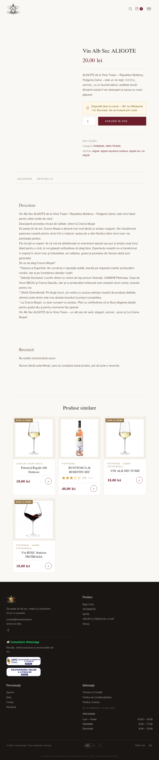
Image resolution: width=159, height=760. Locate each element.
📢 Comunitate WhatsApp (22, 642)
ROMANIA (98, 145)
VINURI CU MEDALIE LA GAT (98, 619)
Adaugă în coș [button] (48, 481)
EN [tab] (93, 745)
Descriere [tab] (24, 178)
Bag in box (88, 604)
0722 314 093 (13, 623)
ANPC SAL (140, 745)
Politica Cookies (91, 702)
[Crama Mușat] (13, 9)
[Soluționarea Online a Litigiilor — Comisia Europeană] (23, 672)
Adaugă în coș (116, 121)
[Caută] (130, 8)
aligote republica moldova (114, 151)
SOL (151, 745)
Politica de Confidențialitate (97, 697)
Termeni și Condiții (92, 692)
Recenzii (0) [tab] (45, 178)
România (11, 707)
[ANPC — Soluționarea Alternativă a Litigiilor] (23, 661)
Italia (8, 697)
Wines (86, 624)
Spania (10, 692)
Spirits (86, 614)
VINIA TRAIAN (113, 145)
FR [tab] (100, 745)
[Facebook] (8, 630)
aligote (95, 151)
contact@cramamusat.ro (19, 619)
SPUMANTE (89, 609)
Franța (9, 702)
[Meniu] (149, 9)
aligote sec (135, 151)
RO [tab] (87, 745)
